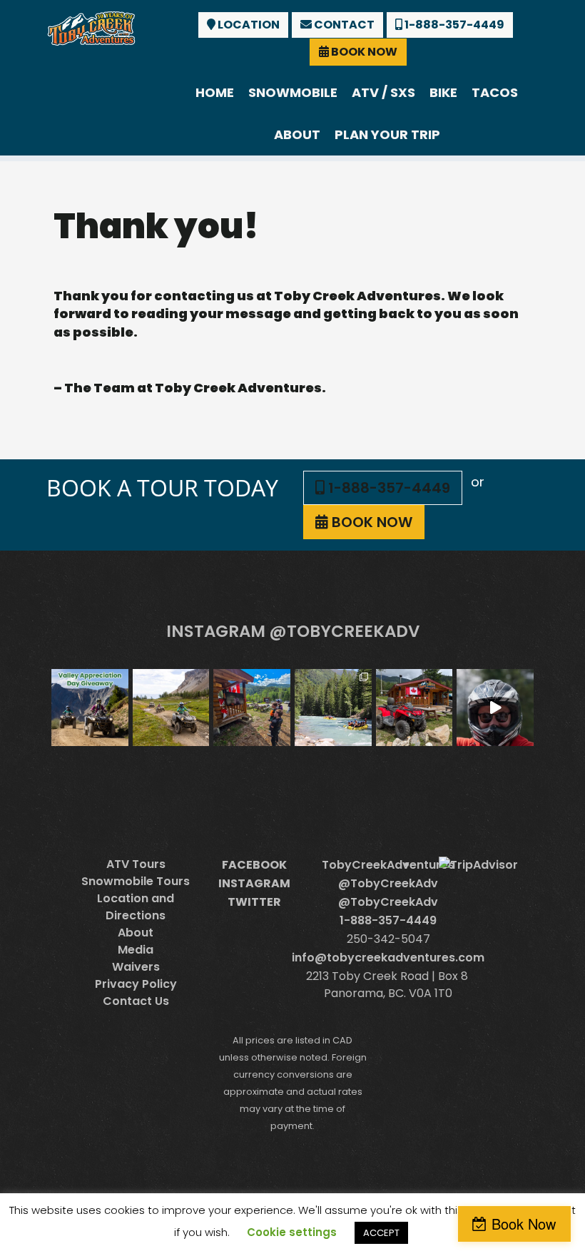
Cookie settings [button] (292, 1232)
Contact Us (136, 1001)
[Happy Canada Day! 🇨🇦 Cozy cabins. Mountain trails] (414, 707)
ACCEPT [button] (381, 1233)
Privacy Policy (136, 984)
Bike (443, 92)
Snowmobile (292, 92)
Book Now (524, 1223)
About (297, 134)
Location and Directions (135, 907)
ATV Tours (136, 864)
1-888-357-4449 (453, 24)
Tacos (495, 92)
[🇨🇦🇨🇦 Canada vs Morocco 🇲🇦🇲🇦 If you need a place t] (251, 707)
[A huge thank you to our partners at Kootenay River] (333, 707)
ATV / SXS (383, 92)
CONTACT (343, 24)
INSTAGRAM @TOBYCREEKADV (292, 631)
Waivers (136, 967)
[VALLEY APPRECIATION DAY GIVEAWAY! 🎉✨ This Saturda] (89, 707)
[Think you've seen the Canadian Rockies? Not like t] (495, 707)
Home (214, 92)
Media (135, 949)
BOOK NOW (363, 52)
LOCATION (247, 24)
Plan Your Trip (387, 134)
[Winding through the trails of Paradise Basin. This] (171, 707)
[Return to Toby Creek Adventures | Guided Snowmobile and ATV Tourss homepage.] (91, 27)
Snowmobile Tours (135, 881)
